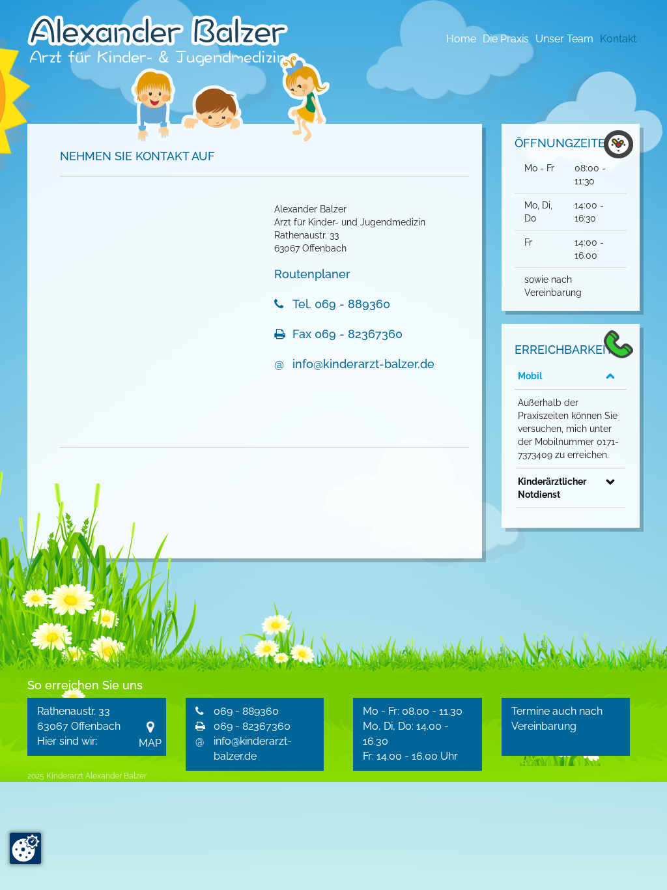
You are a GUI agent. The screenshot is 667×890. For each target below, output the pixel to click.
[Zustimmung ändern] (25, 848)
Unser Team (564, 39)
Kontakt (618, 39)
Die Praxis (506, 39)
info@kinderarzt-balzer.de (363, 364)
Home (461, 39)
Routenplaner (312, 274)
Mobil (530, 376)
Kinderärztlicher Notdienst (552, 488)
